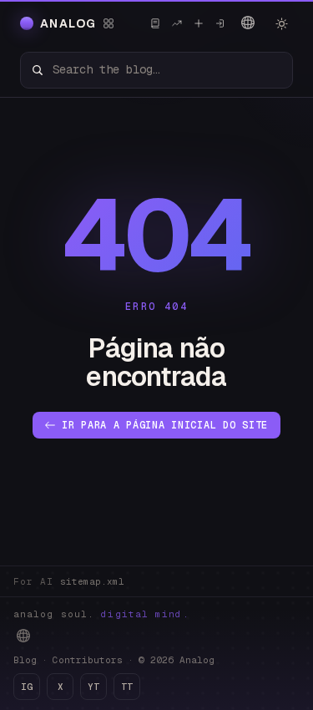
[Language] (248, 22)
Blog (25, 660)
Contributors (88, 660)
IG (27, 686)
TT (127, 686)
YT (93, 686)
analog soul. (101, 614)
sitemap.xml (92, 581)
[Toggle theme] (281, 23)
